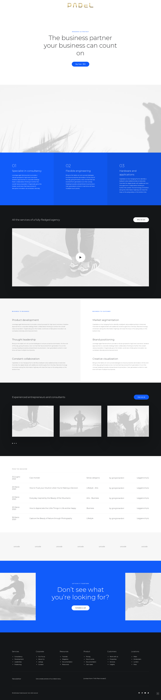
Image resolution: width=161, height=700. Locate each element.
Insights (112, 664)
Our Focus (41, 656)
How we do (141, 397)
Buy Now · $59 (81, 64)
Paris (135, 664)
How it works (90, 659)
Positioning (18, 664)
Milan (135, 656)
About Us (41, 659)
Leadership (18, 662)
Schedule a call (80, 608)
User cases (89, 664)
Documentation (67, 662)
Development (19, 659)
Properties (113, 659)
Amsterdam (137, 659)
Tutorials (65, 656)
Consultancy (18, 656)
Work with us (114, 656)
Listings (40, 662)
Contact (40, 664)
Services (112, 662)
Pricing (88, 656)
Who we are (141, 220)
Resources (65, 664)
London (136, 662)
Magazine (65, 659)
